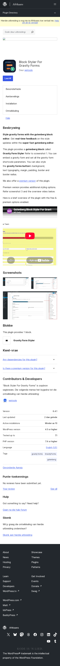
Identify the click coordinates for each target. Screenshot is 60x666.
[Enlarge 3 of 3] (53, 295)
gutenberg (51, 459)
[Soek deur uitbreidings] (32, 32)
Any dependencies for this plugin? (20, 359)
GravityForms (50, 454)
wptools (28, 70)
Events (35, 581)
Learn (6, 576)
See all (54, 488)
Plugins (35, 562)
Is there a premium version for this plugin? (24, 368)
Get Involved (38, 576)
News (6, 557)
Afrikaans (14, 627)
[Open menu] (55, 4)
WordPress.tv (11, 591)
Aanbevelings (12, 96)
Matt (7, 605)
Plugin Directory (10, 12)
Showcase (36, 552)
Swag (35, 591)
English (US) (51, 447)
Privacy (6, 567)
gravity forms (37, 454)
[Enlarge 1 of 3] (25, 281)
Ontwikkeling (12, 110)
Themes (35, 557)
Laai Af (8, 78)
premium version (27, 180)
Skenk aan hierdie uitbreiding (17, 535)
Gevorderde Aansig (12, 467)
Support (7, 581)
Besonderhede (13, 89)
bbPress (8, 610)
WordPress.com (12, 600)
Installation (11, 103)
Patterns (35, 567)
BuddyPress (10, 615)
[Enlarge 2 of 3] (53, 281)
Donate (36, 586)
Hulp (8, 118)
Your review (9, 488)
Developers (8, 586)
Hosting (7, 562)
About (6, 552)
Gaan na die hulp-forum (15, 509)
